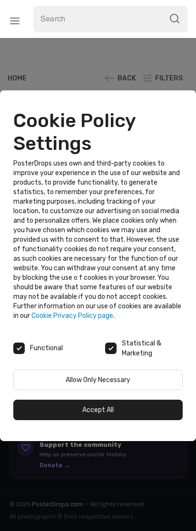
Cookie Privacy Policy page (72, 316)
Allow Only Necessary (98, 380)
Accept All (98, 410)
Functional (46, 348)
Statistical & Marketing (141, 348)
